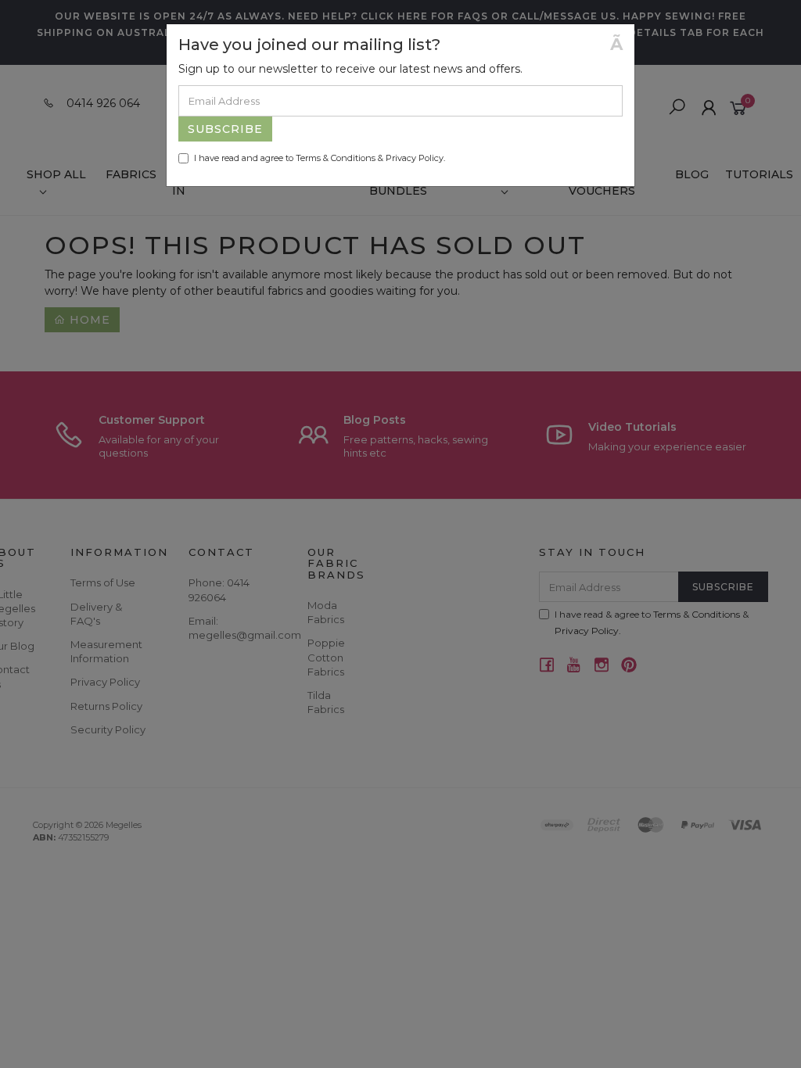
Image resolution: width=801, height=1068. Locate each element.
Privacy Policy (415, 157)
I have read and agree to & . (319, 157)
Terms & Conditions (335, 157)
